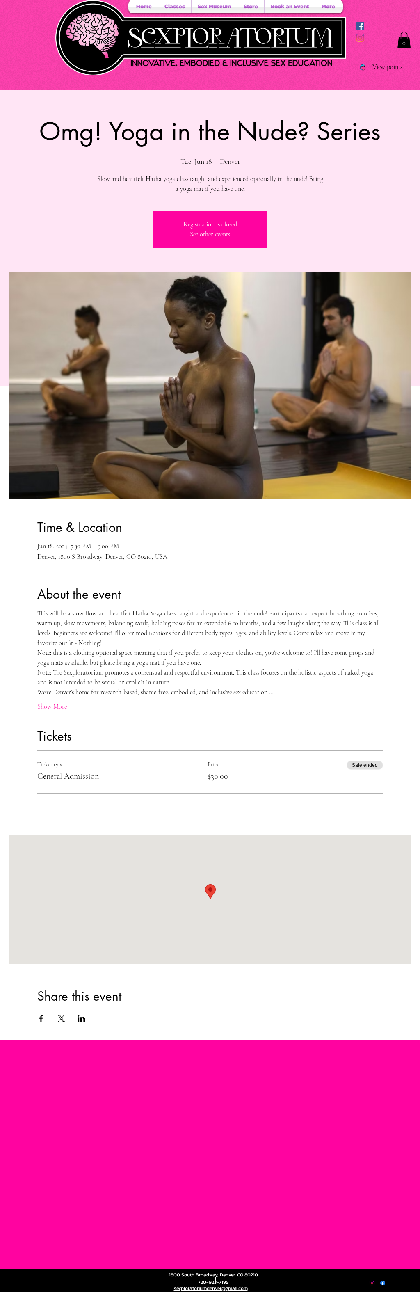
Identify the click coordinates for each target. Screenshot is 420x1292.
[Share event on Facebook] (41, 1018)
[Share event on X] (61, 1018)
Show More (52, 706)
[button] (404, 40)
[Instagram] (360, 38)
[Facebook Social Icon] (360, 26)
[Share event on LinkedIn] (81, 1018)
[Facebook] (382, 1283)
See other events (210, 234)
